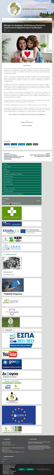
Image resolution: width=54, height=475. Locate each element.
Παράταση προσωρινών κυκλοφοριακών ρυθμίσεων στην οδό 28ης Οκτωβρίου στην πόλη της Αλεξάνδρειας (14, 157)
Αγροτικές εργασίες (8, 272)
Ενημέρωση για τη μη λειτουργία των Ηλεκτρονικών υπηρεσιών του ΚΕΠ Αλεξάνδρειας (39, 442)
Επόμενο (48, 153)
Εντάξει (21, 469)
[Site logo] (27, 15)
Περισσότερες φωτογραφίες (8, 274)
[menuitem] (21, 164)
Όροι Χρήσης (4, 459)
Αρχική (5, 30)
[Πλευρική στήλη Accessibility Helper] (52, 1)
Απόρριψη (30, 469)
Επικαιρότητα (14, 147)
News (9, 30)
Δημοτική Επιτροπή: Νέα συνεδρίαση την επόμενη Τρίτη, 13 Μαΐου (40, 155)
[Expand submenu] (40, 164)
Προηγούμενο (7, 153)
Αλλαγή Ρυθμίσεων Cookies (43, 469)
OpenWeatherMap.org (16, 203)
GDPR (3, 461)
